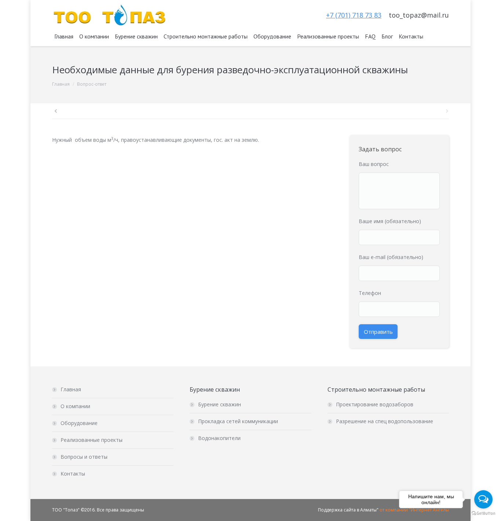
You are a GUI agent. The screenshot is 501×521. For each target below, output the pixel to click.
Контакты (73, 473)
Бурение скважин (219, 404)
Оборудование (79, 423)
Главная (61, 84)
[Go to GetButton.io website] (483, 513)
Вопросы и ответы (84, 456)
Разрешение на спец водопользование (384, 421)
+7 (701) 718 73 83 (353, 15)
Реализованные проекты (91, 439)
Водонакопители (219, 438)
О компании (75, 406)
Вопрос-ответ (91, 84)
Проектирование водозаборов (374, 404)
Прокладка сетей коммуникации (238, 421)
